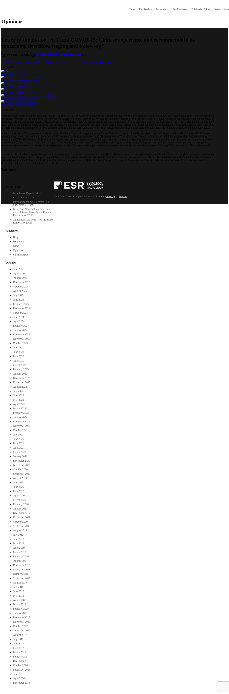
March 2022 (19, 408)
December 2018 (21, 565)
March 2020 (19, 499)
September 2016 (21, 669)
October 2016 (20, 665)
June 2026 (18, 269)
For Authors (162, 9)
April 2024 (19, 321)
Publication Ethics (200, 9)
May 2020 (18, 491)
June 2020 (18, 486)
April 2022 (19, 404)
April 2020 (19, 495)
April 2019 (19, 547)
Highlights (18, 241)
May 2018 (18, 595)
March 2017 (19, 652)
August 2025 (20, 290)
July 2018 (18, 587)
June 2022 (18, 395)
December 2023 (21, 334)
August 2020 (20, 478)
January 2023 (20, 373)
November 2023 (21, 338)
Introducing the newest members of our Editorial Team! (31, 203)
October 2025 (20, 286)
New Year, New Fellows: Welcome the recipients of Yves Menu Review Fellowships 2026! (32, 212)
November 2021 (21, 425)
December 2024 (21, 308)
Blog (15, 237)
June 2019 (18, 539)
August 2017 (20, 634)
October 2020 (20, 469)
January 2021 (20, 456)
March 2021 (19, 452)
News (217, 9)
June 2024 (18, 317)
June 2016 (18, 674)
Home (132, 9)
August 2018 (20, 582)
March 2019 (19, 552)
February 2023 (21, 369)
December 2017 (21, 617)
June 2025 (18, 299)
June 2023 (18, 351)
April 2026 (19, 273)
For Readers (145, 9)
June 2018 (18, 591)
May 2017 (18, 647)
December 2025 (21, 282)
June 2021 (18, 438)
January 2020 (20, 508)
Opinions (18, 250)
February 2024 (21, 325)
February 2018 (21, 608)
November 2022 (21, 382)
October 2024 (20, 312)
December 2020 (21, 460)
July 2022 (18, 391)
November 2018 (21, 569)
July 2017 (18, 639)
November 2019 (21, 517)
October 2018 (20, 573)
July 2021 (18, 434)
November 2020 (21, 465)
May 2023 (18, 356)
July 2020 (18, 482)
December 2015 (21, 682)
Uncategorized (20, 254)
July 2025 (18, 295)
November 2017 (21, 621)
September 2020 (21, 473)
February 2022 (21, 412)
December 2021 (21, 421)
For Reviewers (180, 9)
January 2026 (20, 277)
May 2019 (18, 543)
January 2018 (20, 613)
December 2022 (21, 378)
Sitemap (110, 196)
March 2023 (19, 364)
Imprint (123, 196)
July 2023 (18, 347)
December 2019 (21, 513)
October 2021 (20, 430)
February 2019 (21, 556)
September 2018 (21, 578)
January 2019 (20, 560)
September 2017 (21, 630)
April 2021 (19, 447)
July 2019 (18, 534)
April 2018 (19, 600)
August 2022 (20, 386)
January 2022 (20, 417)
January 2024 (20, 330)
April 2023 (19, 360)
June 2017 (18, 643)
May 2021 (18, 443)
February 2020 (21, 504)
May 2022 (18, 399)
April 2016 (19, 678)
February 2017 (21, 656)
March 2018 (19, 604)
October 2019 (20, 521)
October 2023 (20, 343)
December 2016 (21, 661)
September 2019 (21, 526)
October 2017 (20, 626)
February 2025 (21, 304)
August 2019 (20, 530)
